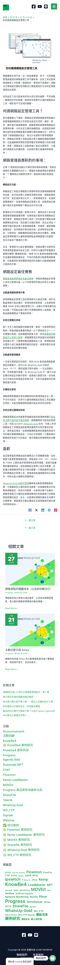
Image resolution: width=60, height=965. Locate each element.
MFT (50, 885)
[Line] (46, 6)
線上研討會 (36, 919)
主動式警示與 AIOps (17, 649)
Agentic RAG (11, 759)
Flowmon (9, 775)
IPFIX (35, 875)
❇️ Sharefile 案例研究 (17, 845)
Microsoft (8, 890)
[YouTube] (40, 6)
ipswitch (13, 879)
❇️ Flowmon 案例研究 (17, 829)
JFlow (34, 880)
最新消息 (42, 914)
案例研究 (12, 918)
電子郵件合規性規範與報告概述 (18, 697)
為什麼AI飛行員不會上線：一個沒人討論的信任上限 (28, 701)
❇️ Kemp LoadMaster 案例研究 (24, 834)
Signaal (8, 815)
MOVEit (8, 785)
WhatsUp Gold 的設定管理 (16, 483)
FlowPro (47, 872)
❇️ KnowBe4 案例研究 (18, 745)
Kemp (43, 879)
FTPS (14, 875)
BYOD (8, 872)
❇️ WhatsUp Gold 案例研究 (21, 850)
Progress (9, 592)
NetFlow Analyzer (25, 893)
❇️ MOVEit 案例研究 (16, 840)
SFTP (8, 906)
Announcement (13, 731)
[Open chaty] (52, 958)
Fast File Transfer (18, 873)
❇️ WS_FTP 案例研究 (17, 855)
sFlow (47, 902)
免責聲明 (38, 954)
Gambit (21, 876)
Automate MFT (13, 764)
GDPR (28, 875)
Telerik (7, 800)
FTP (7, 875)
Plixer (43, 896)
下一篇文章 (29, 528)
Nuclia (34, 896)
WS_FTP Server (26, 915)
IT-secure (26, 880)
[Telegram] (49, 510)
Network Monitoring (17, 896)
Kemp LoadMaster (15, 780)
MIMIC (16, 890)
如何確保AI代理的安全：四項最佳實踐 (21, 706)
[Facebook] (33, 6)
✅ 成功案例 (11, 825)
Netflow (9, 893)
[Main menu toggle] (54, 6)
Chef (6, 769)
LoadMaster (37, 885)
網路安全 (26, 919)
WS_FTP (9, 810)
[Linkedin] (42, 510)
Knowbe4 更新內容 (16, 750)
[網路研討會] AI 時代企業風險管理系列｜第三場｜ (27, 692)
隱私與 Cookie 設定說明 (19, 961)
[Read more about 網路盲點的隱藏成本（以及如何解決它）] (30, 569)
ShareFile (9, 795)
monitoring (25, 890)
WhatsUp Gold (30, 424)
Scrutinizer (35, 902)
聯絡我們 (22, 954)
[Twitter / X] (36, 510)
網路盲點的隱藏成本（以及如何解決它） (28, 588)
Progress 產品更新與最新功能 (23, 790)
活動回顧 (9, 735)
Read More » (11, 608)
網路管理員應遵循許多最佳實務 (18, 278)
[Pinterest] (55, 510)
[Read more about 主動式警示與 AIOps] (30, 630)
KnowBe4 (9, 741)
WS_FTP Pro (11, 915)
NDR (49, 890)
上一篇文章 (29, 520)
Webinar (9, 820)
